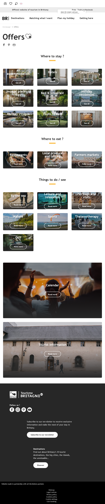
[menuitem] (18, 18)
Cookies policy (51, 497)
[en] (21, 4)
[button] (16, 3)
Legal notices (51, 492)
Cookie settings (51, 499)
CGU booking (51, 501)
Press (74, 10)
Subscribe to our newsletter (42, 435)
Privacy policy (52, 495)
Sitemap (52, 490)
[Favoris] (11, 3)
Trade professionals (85, 10)
